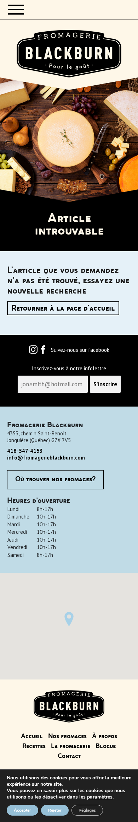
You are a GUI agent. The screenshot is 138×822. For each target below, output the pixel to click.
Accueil (32, 736)
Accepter (22, 810)
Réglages (87, 810)
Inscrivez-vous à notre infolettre (69, 368)
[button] (69, 619)
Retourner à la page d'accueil (63, 308)
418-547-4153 (25, 450)
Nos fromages (67, 736)
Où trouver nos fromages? (55, 479)
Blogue (106, 746)
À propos (104, 736)
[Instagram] (33, 351)
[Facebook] (43, 351)
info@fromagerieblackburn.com (46, 457)
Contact (69, 756)
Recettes (34, 746)
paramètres (100, 797)
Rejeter (55, 810)
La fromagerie (70, 746)
